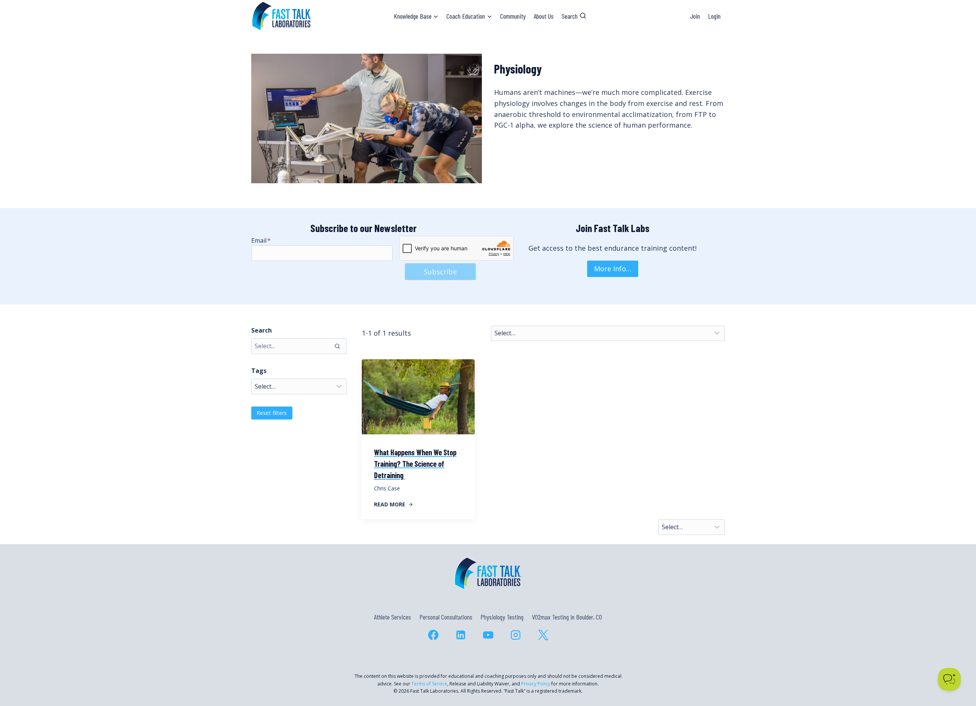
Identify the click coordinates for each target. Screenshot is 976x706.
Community (513, 16)
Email (261, 240)
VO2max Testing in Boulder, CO (567, 617)
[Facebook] (433, 634)
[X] (543, 634)
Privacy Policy (535, 683)
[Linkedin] (460, 634)
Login (714, 16)
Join (695, 16)
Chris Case (387, 488)
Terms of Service (429, 683)
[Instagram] (515, 634)
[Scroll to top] (956, 667)
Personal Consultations (445, 617)
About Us (544, 16)
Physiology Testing (501, 617)
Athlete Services (392, 617)
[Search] (337, 346)
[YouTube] (488, 634)
